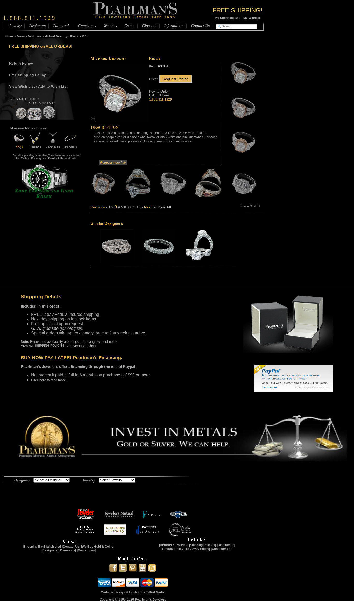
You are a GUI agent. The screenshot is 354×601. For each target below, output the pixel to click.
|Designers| (49, 550)
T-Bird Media (155, 592)
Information (173, 26)
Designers (37, 26)
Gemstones (87, 26)
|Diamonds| (67, 550)
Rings (74, 36)
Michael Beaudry (56, 36)
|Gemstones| (86, 550)
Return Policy (21, 63)
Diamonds (61, 26)
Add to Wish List (53, 86)
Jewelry (15, 26)
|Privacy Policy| (172, 549)
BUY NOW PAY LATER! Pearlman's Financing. (71, 357)
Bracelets (70, 147)
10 (139, 207)
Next (148, 207)
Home (9, 36)
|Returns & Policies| (173, 545)
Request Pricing (175, 79)
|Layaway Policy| (197, 549)
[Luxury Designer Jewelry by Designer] (21, 479)
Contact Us (200, 26)
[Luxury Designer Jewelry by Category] (89, 479)
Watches (110, 26)
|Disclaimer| (226, 545)
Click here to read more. (49, 380)
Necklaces (52, 147)
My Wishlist (251, 18)
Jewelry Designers (29, 36)
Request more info (113, 162)
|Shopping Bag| (34, 546)
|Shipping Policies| (202, 545)
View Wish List (22, 86)
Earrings (35, 147)
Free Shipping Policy (27, 75)
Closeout (149, 26)
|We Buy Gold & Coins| (97, 546)
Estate (129, 26)
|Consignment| (221, 549)
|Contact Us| (71, 546)
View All (164, 207)
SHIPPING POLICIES (50, 345)
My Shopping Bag (227, 18)
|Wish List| (53, 546)
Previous (98, 207)
